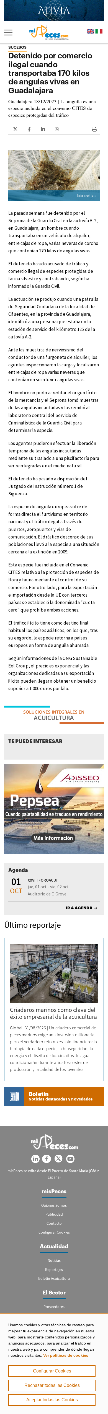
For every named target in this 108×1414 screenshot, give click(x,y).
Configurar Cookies (52, 1371)
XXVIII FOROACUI (42, 880)
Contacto (54, 1223)
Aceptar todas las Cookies (52, 1399)
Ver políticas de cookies (65, 1355)
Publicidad (54, 1214)
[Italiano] (98, 31)
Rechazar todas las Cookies (52, 1385)
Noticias (54, 1260)
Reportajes (54, 1269)
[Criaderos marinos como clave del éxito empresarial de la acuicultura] (54, 973)
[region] (54, 1363)
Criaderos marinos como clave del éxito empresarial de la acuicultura (53, 1013)
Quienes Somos (54, 1205)
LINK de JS (15, 129)
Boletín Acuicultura (54, 1278)
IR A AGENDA (79, 908)
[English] (90, 31)
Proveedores (54, 1306)
